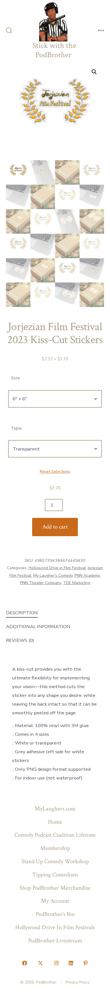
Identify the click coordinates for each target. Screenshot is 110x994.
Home (55, 822)
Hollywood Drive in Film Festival (57, 568)
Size (15, 378)
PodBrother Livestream (55, 940)
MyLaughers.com (55, 808)
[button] (94, 72)
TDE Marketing (76, 583)
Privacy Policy (78, 982)
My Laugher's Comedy (52, 575)
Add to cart (55, 527)
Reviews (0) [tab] (20, 640)
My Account (55, 901)
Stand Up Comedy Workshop (55, 861)
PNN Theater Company (40, 583)
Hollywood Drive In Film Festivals (55, 927)
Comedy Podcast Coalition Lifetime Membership (55, 841)
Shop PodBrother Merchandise (55, 888)
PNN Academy (87, 575)
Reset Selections (55, 471)
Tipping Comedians (55, 874)
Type (16, 428)
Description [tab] (22, 612)
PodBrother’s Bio (55, 914)
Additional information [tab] (38, 626)
